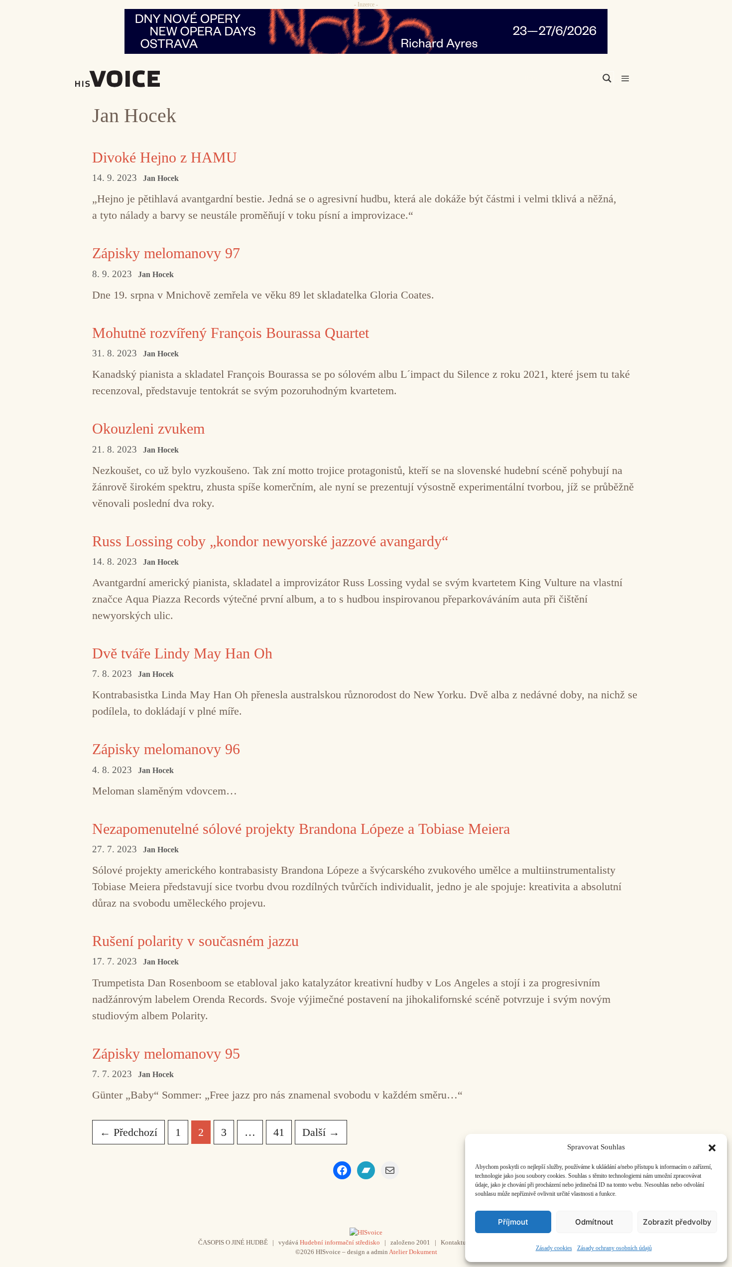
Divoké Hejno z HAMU (164, 157)
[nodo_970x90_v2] (366, 31)
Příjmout (513, 1222)
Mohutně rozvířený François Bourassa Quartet (230, 332)
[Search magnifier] (607, 78)
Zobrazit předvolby (677, 1222)
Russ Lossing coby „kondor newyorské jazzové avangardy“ (270, 541)
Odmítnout (594, 1222)
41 (282, 1131)
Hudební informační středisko (340, 1242)
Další (321, 1132)
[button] (712, 1147)
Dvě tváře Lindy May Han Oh (182, 653)
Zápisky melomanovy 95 (166, 1053)
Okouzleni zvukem (148, 428)
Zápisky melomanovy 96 (166, 749)
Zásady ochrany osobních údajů (614, 1248)
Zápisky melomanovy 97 (166, 253)
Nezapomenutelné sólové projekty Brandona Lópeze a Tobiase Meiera (301, 828)
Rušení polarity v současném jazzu (195, 941)
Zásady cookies (554, 1248)
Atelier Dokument (413, 1252)
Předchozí (128, 1132)
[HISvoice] (139, 79)
